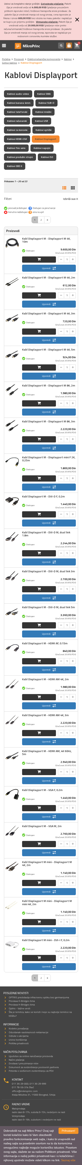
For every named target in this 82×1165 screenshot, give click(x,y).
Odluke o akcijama (18, 1036)
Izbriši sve (69, 199)
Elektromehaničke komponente (43, 59)
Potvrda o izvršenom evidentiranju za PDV (31, 1071)
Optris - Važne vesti (19, 1008)
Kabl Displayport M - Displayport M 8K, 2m (48, 385)
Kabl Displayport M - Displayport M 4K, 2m (48, 277)
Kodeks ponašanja (18, 1028)
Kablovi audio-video (18, 94)
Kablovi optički (44, 130)
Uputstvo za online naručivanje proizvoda (31, 1056)
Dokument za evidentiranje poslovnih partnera (34, 1067)
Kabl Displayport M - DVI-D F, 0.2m (43, 496)
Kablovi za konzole (17, 130)
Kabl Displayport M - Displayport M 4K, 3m (48, 313)
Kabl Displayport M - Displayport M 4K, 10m (46, 240)
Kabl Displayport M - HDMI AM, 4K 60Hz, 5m (47, 752)
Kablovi (68, 59)
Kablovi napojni (42, 148)
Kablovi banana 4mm (18, 103)
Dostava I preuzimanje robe (23, 1063)
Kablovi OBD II (14, 166)
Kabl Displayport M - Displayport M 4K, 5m (48, 349)
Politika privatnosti (19, 1043)
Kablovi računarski (17, 121)
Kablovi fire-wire (16, 148)
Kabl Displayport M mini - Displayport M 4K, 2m (47, 863)
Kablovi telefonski (17, 112)
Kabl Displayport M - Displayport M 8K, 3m (48, 421)
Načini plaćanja (16, 1060)
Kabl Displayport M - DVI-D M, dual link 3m (48, 571)
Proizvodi (19, 59)
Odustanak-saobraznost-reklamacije (28, 1032)
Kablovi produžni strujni (20, 157)
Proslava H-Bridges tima (22, 1001)
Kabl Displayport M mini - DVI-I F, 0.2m (45, 940)
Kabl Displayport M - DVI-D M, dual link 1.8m (46, 533)
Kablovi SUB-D (46, 103)
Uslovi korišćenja (18, 1040)
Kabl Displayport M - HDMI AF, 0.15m (44, 643)
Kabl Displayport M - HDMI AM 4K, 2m (45, 679)
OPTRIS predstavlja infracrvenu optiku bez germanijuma (39, 997)
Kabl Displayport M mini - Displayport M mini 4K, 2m (47, 902)
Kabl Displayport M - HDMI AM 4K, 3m (45, 715)
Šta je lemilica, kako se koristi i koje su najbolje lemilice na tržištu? (40, 1014)
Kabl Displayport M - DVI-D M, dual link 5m (48, 607)
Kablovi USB (41, 121)
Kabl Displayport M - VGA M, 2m (42, 826)
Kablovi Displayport (45, 139)
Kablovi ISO (47, 157)
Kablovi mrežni (43, 112)
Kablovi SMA (44, 94)
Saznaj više (68, 1160)
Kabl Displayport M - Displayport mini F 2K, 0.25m (48, 458)
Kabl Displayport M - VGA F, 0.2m (42, 790)
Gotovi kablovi (9, 63)
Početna (6, 59)
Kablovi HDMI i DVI (17, 139)
